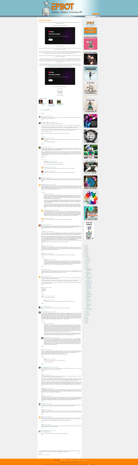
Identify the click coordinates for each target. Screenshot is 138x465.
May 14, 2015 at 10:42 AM (46, 269)
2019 (86, 250)
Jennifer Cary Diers (47, 337)
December (87, 257)
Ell (41, 147)
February (87, 314)
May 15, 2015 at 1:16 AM (54, 367)
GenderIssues (45, 110)
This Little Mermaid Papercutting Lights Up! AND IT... (88, 269)
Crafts (66, 16)
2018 (86, 252)
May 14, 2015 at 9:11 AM (47, 224)
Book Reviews (61, 16)
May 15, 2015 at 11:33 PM (54, 210)
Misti (42, 224)
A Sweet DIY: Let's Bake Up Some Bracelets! (88, 296)
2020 (86, 249)
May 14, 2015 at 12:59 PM (53, 161)
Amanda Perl (43, 231)
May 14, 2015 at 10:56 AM (52, 259)
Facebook (71, 460)
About (52, 16)
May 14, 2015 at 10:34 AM (49, 245)
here (89, 464)
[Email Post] (48, 109)
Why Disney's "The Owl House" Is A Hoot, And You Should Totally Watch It (51, 105)
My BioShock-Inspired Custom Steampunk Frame (88, 293)
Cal (41, 306)
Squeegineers (71, 16)
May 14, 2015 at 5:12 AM (46, 147)
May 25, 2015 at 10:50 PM (47, 424)
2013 (86, 318)
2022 (86, 246)
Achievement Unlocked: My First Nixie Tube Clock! (88, 281)
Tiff (41, 276)
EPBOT (62, 7)
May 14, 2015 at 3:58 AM (53, 122)
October (87, 260)
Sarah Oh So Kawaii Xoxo (45, 367)
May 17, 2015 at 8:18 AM (50, 218)
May (86, 267)
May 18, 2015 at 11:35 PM (48, 403)
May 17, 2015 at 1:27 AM (50, 388)
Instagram (78, 460)
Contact (55, 16)
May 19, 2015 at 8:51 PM (48, 409)
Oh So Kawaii (43, 370)
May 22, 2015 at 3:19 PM (48, 416)
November (87, 259)
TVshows (50, 110)
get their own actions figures (75, 60)
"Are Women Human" (67, 125)
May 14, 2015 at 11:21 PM (47, 349)
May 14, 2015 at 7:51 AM (51, 184)
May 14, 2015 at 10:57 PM (55, 337)
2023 (86, 245)
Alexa (45, 218)
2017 (86, 253)
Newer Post (40, 453)
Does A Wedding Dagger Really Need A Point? (60, 104)
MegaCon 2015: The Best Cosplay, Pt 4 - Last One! (88, 277)
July (86, 264)
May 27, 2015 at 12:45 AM (52, 430)
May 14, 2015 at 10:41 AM (50, 253)
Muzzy (42, 116)
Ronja (42, 403)
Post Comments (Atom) (46, 454)
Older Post (79, 453)
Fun (42, 110)
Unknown (45, 167)
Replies (43, 136)
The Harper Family (44, 430)
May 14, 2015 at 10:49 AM (47, 276)
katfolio (42, 416)
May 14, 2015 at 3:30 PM (47, 306)
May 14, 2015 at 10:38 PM (50, 323)
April (86, 311)
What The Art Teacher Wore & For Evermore (43, 104)
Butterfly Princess (44, 184)
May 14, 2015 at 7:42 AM (47, 177)
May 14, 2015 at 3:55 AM (48, 116)
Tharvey (45, 171)
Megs (42, 177)
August (87, 263)
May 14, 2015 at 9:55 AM (50, 231)
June (86, 266)
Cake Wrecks (64, 460)
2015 (86, 256)
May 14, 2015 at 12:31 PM (50, 138)
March (87, 312)
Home (49, 16)
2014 (86, 317)
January (87, 315)
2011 (86, 321)
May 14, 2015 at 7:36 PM (50, 300)
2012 (86, 320)
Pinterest (84, 460)
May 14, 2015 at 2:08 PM (47, 287)
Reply (42, 119)
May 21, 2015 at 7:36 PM (51, 171)
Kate (44, 138)
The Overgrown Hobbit (45, 122)
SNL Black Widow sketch (72, 53)
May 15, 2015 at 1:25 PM (51, 167)
